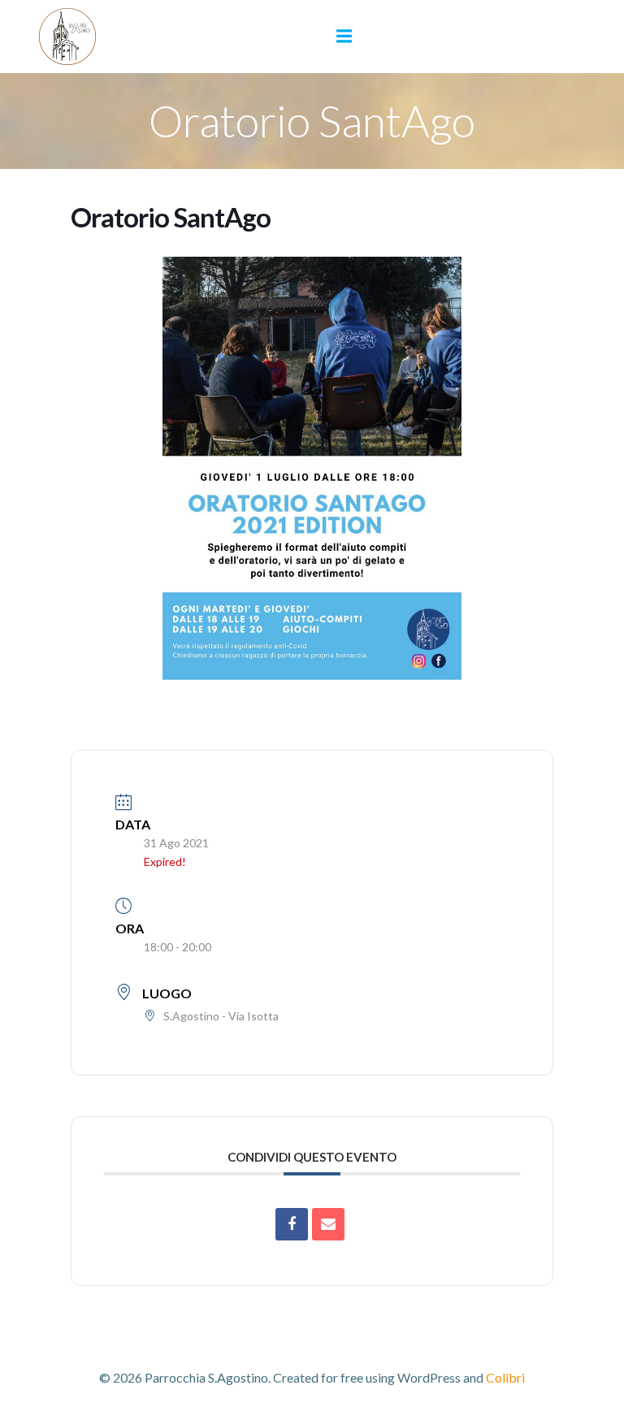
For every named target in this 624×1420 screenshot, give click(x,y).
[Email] (328, 1224)
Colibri (505, 1377)
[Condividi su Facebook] (291, 1224)
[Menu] (344, 36)
